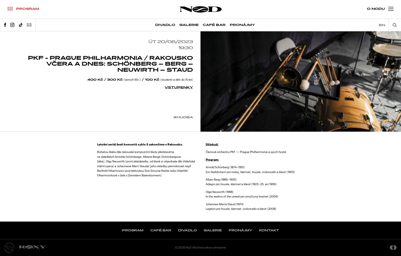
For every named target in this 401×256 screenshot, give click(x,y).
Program (132, 230)
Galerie (189, 25)
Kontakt (269, 230)
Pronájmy (242, 25)
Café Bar (214, 25)
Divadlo (165, 25)
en (382, 25)
